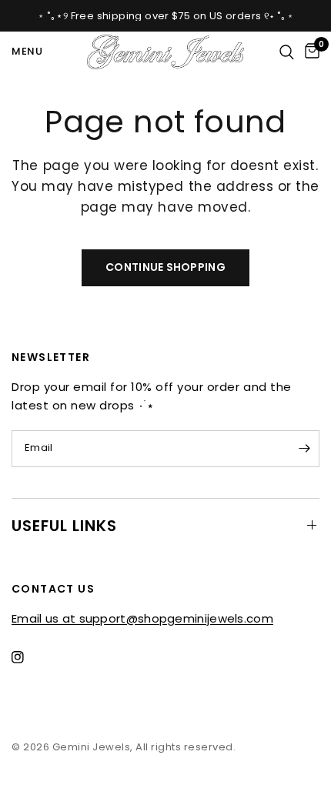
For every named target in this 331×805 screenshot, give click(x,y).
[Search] (286, 52)
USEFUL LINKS (64, 525)
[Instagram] (28, 657)
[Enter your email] (304, 448)
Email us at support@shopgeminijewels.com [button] (142, 618)
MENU (27, 51)
